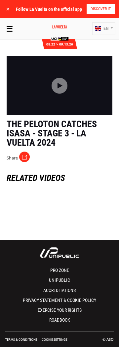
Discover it (101, 9)
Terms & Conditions (21, 339)
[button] (103, 28)
